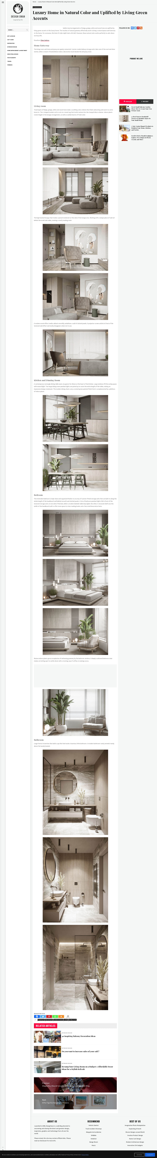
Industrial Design (12, 54)
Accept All (150, 1154)
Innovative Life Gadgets (135, 1145)
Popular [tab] (129, 102)
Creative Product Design (135, 1135)
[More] (61, 1016)
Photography (11, 57)
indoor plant (49, 1019)
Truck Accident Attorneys (94, 1129)
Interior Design (12, 47)
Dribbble (93, 1135)
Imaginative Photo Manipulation (135, 1125)
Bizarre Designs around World (135, 1132)
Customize (139, 1154)
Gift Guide (10, 39)
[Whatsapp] (55, 1016)
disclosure (43, 1141)
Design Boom (93, 1142)
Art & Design (11, 36)
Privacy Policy (85, 1154)
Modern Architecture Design (135, 1142)
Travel (9, 61)
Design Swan (18, 16)
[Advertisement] (75, 675)
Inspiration (10, 43)
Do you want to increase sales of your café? (80, 1051)
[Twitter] (43, 1016)
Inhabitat (93, 1139)
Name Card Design (135, 1139)
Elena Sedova (45, 40)
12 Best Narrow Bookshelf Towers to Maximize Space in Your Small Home (141, 118)
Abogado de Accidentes (93, 1132)
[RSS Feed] (141, 28)
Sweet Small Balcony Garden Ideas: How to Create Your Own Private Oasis (141, 109)
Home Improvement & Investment (17, 50)
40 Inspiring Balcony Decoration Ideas (78, 1036)
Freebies (9, 65)
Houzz (94, 1145)
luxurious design (58, 1019)
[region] (78, 1154)
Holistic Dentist (94, 1125)
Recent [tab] (145, 101)
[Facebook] (37, 1016)
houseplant (41, 1019)
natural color (72, 1019)
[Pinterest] (49, 1016)
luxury (65, 1019)
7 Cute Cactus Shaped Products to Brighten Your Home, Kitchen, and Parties (142, 128)
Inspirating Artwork (135, 1129)
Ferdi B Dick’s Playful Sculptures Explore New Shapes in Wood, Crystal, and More (142, 137)
